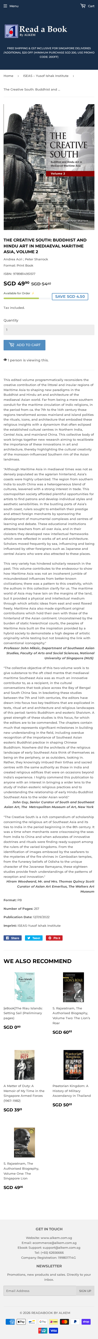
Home (8, 76)
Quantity (11, 320)
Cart (90, 6)
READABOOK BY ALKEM (50, 1313)
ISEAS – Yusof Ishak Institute (46, 76)
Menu (14, 6)
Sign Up (85, 1291)
